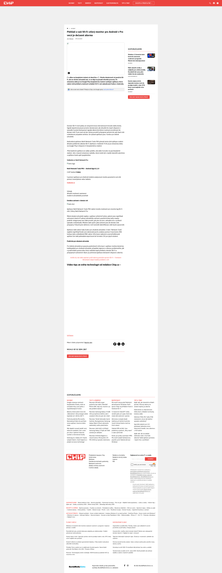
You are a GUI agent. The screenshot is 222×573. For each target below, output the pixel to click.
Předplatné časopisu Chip (97, 455)
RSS (114, 461)
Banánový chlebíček (120, 508)
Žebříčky (88, 3)
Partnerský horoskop (108, 502)
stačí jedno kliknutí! (108, 89)
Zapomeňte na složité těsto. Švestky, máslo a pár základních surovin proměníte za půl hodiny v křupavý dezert (131, 526)
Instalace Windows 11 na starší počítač (116, 513)
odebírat (150, 459)
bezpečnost (116, 400)
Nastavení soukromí (95, 463)
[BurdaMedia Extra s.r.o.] (75, 457)
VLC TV (140, 515)
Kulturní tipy (151, 502)
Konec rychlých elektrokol (97, 513)
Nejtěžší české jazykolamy (130, 502)
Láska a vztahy (142, 502)
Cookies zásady (93, 467)
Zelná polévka (81, 509)
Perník (103, 509)
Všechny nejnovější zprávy (77, 356)
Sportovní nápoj (141, 508)
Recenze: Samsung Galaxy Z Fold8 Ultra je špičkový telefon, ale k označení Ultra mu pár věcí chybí (99, 414)
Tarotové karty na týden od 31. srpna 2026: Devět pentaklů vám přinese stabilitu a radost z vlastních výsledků (132, 551)
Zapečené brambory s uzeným (140, 509)
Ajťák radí (69, 504)
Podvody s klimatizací (149, 515)
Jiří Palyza (70, 39)
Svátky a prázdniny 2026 (79, 504)
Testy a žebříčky (95, 400)
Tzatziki (89, 509)
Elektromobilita (112, 3)
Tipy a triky (126, 3)
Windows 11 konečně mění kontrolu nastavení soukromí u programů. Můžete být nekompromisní (136, 58)
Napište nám (88, 342)
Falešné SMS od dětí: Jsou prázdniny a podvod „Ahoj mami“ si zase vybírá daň (122, 430)
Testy (80, 3)
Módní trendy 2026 (93, 504)
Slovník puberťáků (96, 502)
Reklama (91, 459)
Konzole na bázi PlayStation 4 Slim (110, 515)
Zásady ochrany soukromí (97, 465)
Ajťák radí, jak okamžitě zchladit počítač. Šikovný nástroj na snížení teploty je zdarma (144, 404)
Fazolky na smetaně (95, 508)
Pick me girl (118, 502)
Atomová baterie (95, 515)
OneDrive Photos (133, 513)
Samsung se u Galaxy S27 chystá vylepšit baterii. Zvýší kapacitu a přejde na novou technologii (77, 440)
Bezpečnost (99, 3)
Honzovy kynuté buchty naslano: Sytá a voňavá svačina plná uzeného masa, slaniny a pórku (134, 542)
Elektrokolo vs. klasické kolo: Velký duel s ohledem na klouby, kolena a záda (144, 412)
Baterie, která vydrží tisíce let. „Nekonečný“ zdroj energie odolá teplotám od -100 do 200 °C (77, 414)
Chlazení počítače (84, 513)
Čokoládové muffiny (107, 508)
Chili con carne (131, 508)
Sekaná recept (96, 509)
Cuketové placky (71, 509)
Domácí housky (126, 509)
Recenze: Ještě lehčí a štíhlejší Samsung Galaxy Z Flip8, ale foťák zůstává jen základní (99, 430)
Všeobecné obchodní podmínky (98, 461)
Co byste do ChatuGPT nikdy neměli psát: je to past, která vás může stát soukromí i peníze (122, 414)
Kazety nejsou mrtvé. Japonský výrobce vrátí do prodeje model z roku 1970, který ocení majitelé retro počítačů (136, 85)
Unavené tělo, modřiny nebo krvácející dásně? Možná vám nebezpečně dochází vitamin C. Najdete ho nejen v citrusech (132, 532)
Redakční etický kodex (120, 457)
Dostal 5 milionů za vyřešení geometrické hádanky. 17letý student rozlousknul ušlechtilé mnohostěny (87, 542)
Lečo (108, 509)
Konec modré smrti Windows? (147, 513)
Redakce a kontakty (119, 455)
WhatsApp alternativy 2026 (107, 504)
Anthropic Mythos (84, 515)
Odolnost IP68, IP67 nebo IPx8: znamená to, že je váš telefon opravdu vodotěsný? (143, 419)
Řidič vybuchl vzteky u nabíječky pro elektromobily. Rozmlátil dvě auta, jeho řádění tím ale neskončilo (137, 71)
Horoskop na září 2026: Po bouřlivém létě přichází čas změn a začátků (132, 547)
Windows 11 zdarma (72, 515)
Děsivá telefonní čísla (83, 502)
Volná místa (92, 457)
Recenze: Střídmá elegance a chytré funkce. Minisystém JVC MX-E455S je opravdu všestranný (99, 438)
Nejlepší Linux (71, 517)
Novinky (71, 3)
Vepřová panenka (84, 508)
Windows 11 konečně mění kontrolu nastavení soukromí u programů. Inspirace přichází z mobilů (87, 526)
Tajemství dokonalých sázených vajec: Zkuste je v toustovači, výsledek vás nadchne (133, 537)
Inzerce (115, 459)
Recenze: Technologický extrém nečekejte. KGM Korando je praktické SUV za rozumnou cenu (87, 553)
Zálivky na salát (151, 508)
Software (70, 335)
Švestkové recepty (116, 509)
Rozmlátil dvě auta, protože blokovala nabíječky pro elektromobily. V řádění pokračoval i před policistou (86, 532)
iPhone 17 (133, 515)
